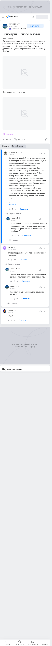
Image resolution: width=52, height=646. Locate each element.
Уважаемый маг (19, 29)
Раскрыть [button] (13, 198)
